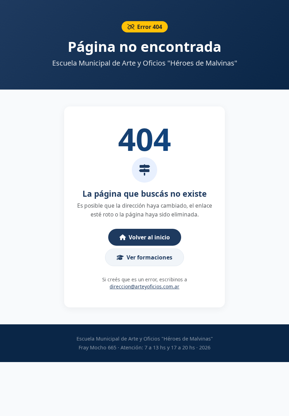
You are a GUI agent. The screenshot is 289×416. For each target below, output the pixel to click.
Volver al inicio (149, 237)
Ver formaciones (149, 257)
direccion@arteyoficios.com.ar (144, 286)
